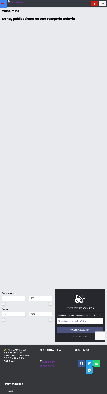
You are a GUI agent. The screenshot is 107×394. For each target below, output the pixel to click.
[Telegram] (89, 370)
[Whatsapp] (96, 363)
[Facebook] (81, 363)
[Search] (86, 3)
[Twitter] (89, 363)
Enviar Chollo (94, 3)
